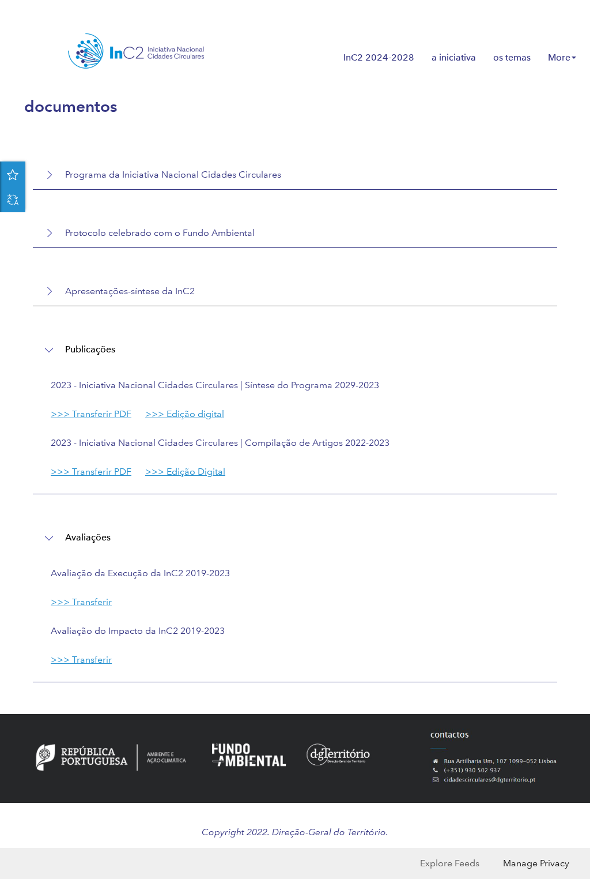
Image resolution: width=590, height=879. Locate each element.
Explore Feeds (449, 863)
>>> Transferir (81, 601)
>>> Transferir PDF (91, 413)
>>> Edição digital (184, 413)
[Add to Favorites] (12, 174)
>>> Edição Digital (185, 471)
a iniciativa (454, 57)
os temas (512, 57)
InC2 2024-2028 (378, 57)
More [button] (559, 57)
